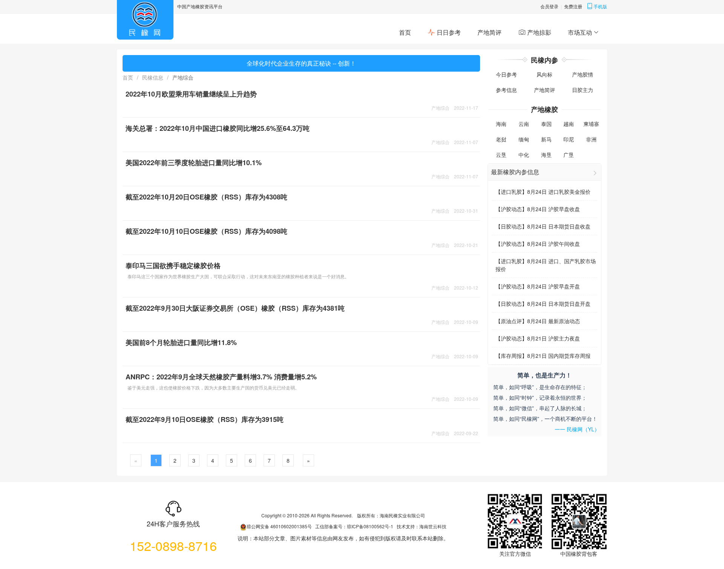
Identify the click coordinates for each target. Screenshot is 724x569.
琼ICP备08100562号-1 (370, 526)
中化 (523, 154)
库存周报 (511, 355)
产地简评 (489, 32)
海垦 (546, 154)
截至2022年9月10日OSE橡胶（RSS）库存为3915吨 (205, 419)
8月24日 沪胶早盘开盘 (553, 286)
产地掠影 (538, 32)
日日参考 (448, 32)
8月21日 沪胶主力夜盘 (553, 338)
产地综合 (440, 107)
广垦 (568, 154)
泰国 (546, 123)
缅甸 (523, 139)
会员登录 (549, 6)
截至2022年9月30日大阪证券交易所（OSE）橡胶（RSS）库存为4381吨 (235, 308)
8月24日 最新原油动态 (553, 321)
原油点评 (511, 321)
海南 (501, 123)
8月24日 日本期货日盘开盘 (559, 303)
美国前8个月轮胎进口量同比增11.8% (181, 342)
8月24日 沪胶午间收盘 (553, 243)
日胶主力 (582, 90)
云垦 (501, 154)
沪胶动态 (511, 209)
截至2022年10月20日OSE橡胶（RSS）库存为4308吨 (206, 197)
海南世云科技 (432, 526)
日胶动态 (511, 226)
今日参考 (506, 74)
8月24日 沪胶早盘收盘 (553, 209)
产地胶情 (582, 74)
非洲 (591, 139)
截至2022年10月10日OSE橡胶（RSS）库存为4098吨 (206, 231)
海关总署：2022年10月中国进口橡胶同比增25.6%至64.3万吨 (218, 128)
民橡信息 (152, 77)
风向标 (544, 74)
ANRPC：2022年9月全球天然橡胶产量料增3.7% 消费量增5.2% (221, 377)
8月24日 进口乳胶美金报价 (559, 191)
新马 (546, 139)
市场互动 (580, 32)
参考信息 (506, 90)
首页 (405, 32)
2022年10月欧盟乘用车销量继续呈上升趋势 (191, 94)
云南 (523, 123)
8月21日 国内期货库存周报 (559, 355)
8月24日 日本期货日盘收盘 (559, 226)
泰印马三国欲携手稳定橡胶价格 (173, 265)
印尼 (568, 139)
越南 (568, 123)
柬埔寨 (591, 123)
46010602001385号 (291, 526)
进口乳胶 (511, 191)
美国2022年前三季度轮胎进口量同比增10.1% (194, 162)
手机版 (600, 6)
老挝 (501, 139)
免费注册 (573, 6)
